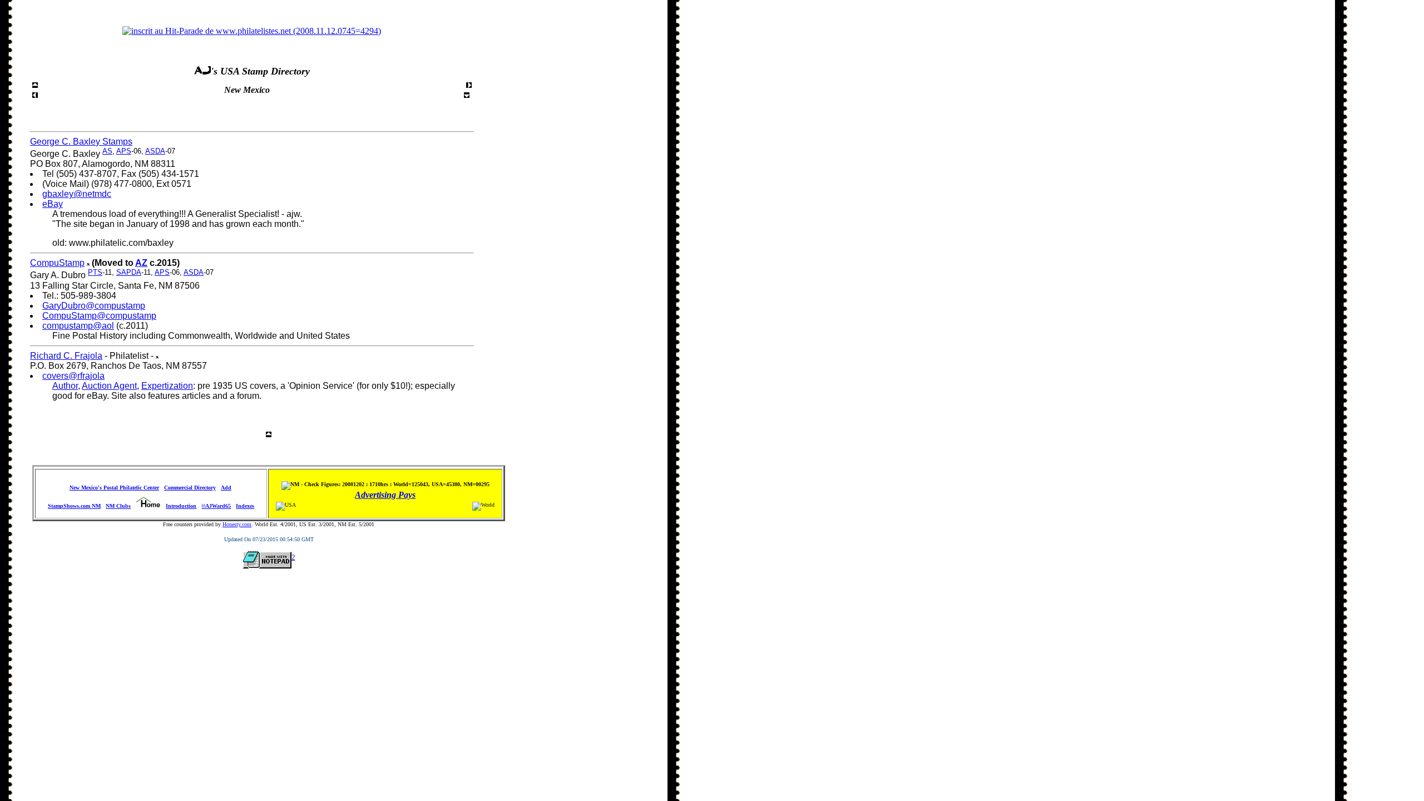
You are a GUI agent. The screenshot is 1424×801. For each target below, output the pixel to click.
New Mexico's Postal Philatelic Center (114, 487)
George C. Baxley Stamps (81, 141)
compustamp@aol (78, 325)
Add (226, 487)
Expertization (167, 385)
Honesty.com (236, 524)
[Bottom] (466, 95)
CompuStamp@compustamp (99, 315)
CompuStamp (57, 263)
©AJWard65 (216, 506)
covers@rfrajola (73, 375)
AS (107, 151)
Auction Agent (109, 385)
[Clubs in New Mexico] (469, 85)
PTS (95, 272)
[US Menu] (35, 85)
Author (65, 385)
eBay (52, 204)
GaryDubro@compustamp (93, 305)
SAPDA (128, 272)
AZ (141, 263)
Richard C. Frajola (66, 355)
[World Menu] (35, 95)
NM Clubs (118, 506)
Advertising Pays (385, 495)
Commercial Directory (190, 487)
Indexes (245, 506)
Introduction (181, 506)
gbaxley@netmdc (76, 194)
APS (123, 151)
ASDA (155, 151)
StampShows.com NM (74, 506)
